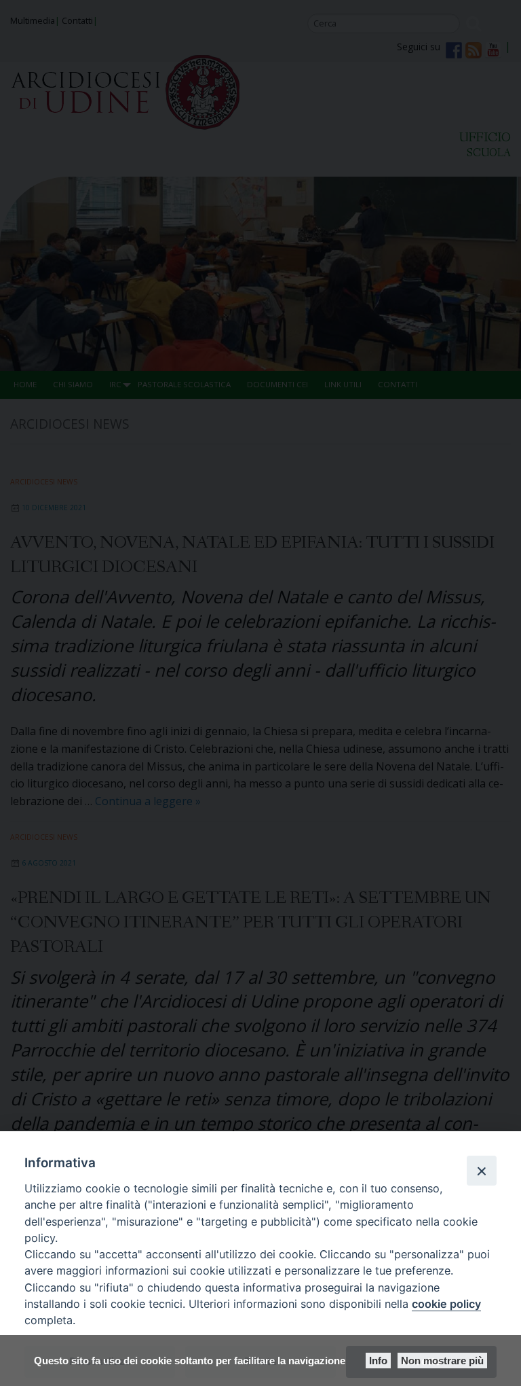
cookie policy (446, 1304)
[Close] (482, 1171)
